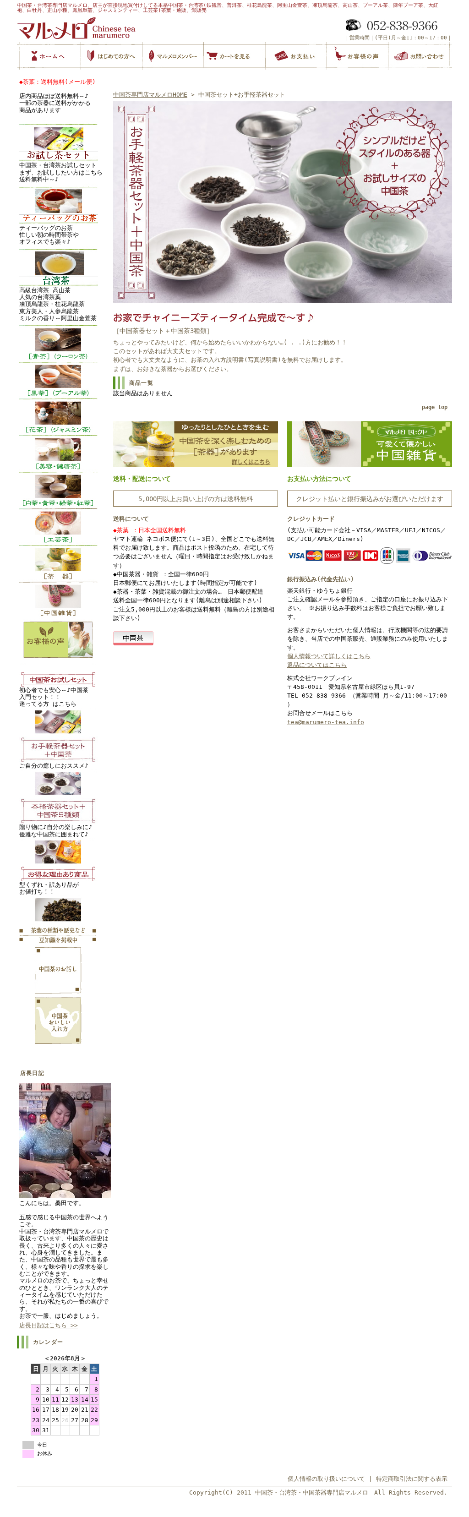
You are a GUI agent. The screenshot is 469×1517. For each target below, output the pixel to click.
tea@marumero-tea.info (325, 722)
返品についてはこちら (317, 664)
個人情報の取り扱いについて (326, 1478)
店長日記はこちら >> (48, 1325)
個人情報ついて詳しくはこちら (329, 656)
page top (434, 407)
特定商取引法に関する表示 (411, 1478)
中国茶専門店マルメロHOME (150, 94)
